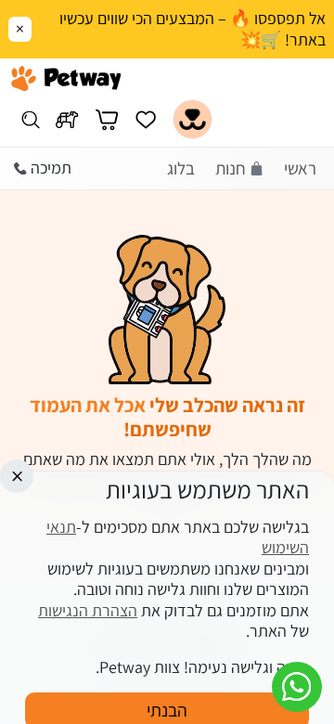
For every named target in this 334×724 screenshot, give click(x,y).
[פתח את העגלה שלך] (106, 119)
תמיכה (51, 167)
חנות (230, 168)
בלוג (181, 168)
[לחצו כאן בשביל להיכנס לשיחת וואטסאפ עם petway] (297, 687)
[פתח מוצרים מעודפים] (145, 119)
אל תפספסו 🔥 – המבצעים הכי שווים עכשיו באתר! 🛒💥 (192, 29)
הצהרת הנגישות (87, 610)
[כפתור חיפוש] (30, 119)
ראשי (300, 168)
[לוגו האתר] (66, 79)
